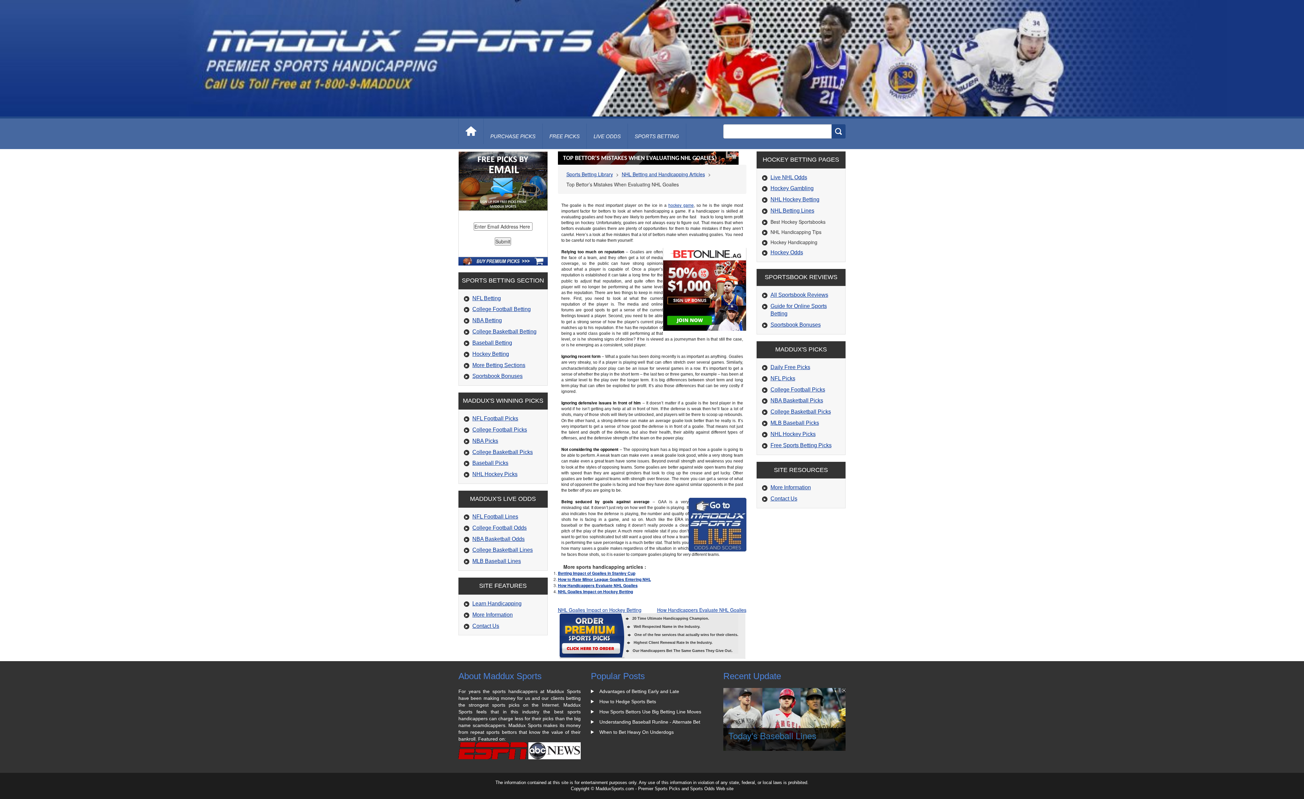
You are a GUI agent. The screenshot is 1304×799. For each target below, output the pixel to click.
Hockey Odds (787, 252)
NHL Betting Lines (792, 211)
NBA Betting (487, 320)
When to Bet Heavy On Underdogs (636, 732)
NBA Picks (485, 441)
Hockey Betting (490, 354)
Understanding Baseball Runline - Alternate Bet (649, 722)
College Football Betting (501, 309)
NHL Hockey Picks (495, 474)
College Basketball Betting (504, 331)
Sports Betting (657, 136)
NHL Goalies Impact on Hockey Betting (595, 591)
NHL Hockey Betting (795, 199)
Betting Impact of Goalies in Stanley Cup (596, 573)
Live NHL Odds (789, 177)
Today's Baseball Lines (772, 735)
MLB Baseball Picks (795, 423)
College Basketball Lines (502, 550)
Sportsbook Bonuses (497, 376)
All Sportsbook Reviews (799, 295)
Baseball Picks (490, 463)
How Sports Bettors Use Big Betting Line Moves (650, 711)
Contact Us (485, 626)
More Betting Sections (498, 365)
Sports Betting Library (589, 174)
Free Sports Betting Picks (801, 445)
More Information (492, 615)
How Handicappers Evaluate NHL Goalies (598, 585)
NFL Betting (486, 298)
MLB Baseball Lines (496, 561)
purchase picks (513, 136)
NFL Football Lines (495, 517)
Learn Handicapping (497, 603)
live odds (607, 136)
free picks (564, 136)
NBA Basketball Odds (498, 539)
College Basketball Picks (502, 452)
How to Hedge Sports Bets (627, 701)
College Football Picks (499, 430)
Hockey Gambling (792, 188)
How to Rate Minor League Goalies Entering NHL (604, 579)
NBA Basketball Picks (797, 400)
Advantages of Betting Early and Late (639, 691)
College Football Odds (499, 528)
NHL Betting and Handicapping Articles (663, 174)
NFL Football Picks (495, 418)
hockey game (681, 205)
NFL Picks (783, 378)
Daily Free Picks (790, 367)
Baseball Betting (492, 343)
